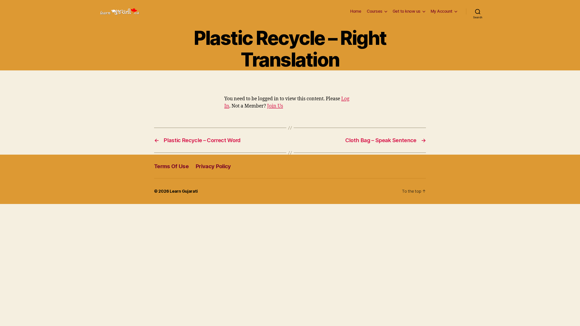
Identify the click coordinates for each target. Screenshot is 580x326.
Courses (374, 11)
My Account (441, 11)
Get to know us (406, 11)
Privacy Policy (213, 166)
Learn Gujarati (184, 191)
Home (355, 11)
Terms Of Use (171, 166)
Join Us (275, 106)
